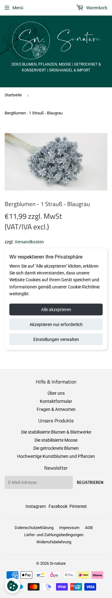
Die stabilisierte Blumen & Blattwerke (56, 432)
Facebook (58, 506)
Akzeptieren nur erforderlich (56, 324)
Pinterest (78, 506)
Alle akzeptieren (56, 309)
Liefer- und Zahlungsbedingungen (53, 534)
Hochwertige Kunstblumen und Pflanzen (56, 456)
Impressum (69, 527)
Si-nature (58, 563)
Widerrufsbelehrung (53, 542)
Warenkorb (96, 7)
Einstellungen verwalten (56, 339)
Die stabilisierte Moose (56, 440)
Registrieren (90, 482)
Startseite (13, 95)
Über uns (56, 393)
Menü (17, 7)
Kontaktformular (56, 401)
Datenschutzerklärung (34, 527)
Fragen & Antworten (56, 409)
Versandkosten (29, 241)
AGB (89, 527)
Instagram (36, 506)
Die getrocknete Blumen (56, 448)
